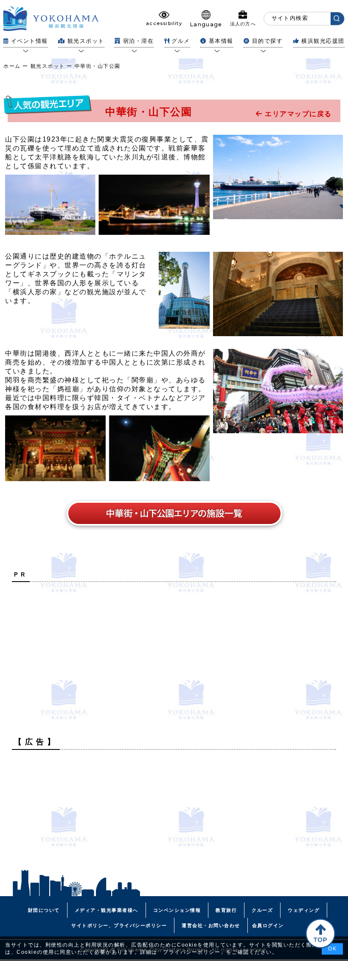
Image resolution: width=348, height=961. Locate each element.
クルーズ (262, 910)
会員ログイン (268, 925)
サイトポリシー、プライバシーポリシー (119, 925)
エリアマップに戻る (297, 113)
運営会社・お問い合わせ (211, 925)
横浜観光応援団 (323, 41)
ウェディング (304, 910)
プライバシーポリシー (191, 952)
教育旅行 (226, 910)
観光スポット (48, 66)
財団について (44, 910)
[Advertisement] (174, 647)
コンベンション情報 (177, 910)
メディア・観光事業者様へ (106, 910)
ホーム (12, 66)
